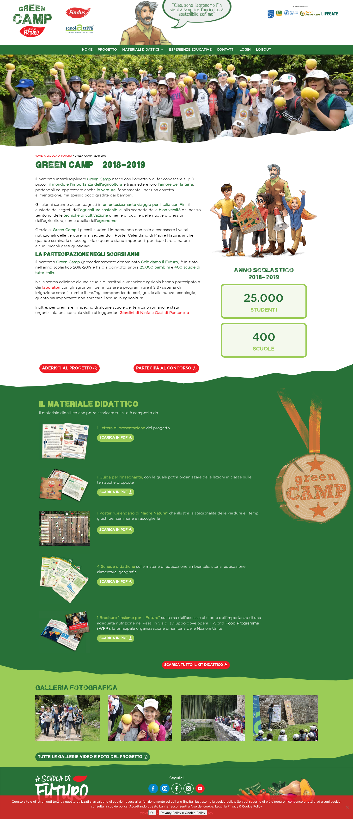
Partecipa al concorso (163, 368)
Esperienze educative (190, 49)
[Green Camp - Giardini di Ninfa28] (285, 739)
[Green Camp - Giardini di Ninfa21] (213, 739)
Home (87, 49)
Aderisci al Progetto (67, 368)
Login (245, 49)
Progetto (107, 49)
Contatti (225, 49)
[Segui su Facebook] (153, 788)
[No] (347, 807)
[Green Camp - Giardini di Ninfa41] (140, 739)
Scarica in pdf (113, 437)
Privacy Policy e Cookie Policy (183, 813)
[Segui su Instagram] (165, 788)
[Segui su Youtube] (200, 788)
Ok (152, 813)
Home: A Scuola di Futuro (53, 155)
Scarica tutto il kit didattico (193, 664)
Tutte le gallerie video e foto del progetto (90, 757)
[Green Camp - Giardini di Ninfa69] (67, 739)
